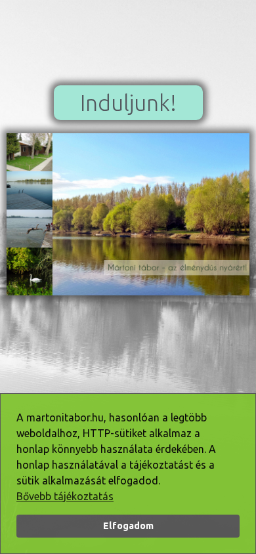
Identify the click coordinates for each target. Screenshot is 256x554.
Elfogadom (128, 526)
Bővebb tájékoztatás (65, 496)
